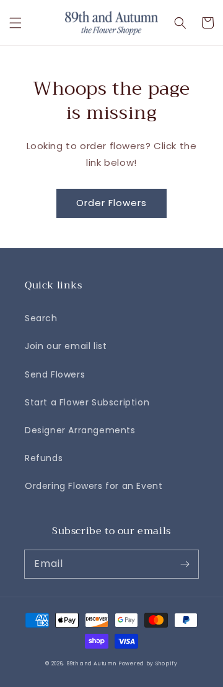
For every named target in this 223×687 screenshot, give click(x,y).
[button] (15, 23)
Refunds (44, 458)
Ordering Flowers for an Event (93, 486)
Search (41, 318)
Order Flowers (111, 202)
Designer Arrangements (80, 430)
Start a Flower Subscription (87, 402)
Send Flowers (55, 374)
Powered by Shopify (148, 663)
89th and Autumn (91, 663)
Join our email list (66, 346)
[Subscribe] (184, 563)
